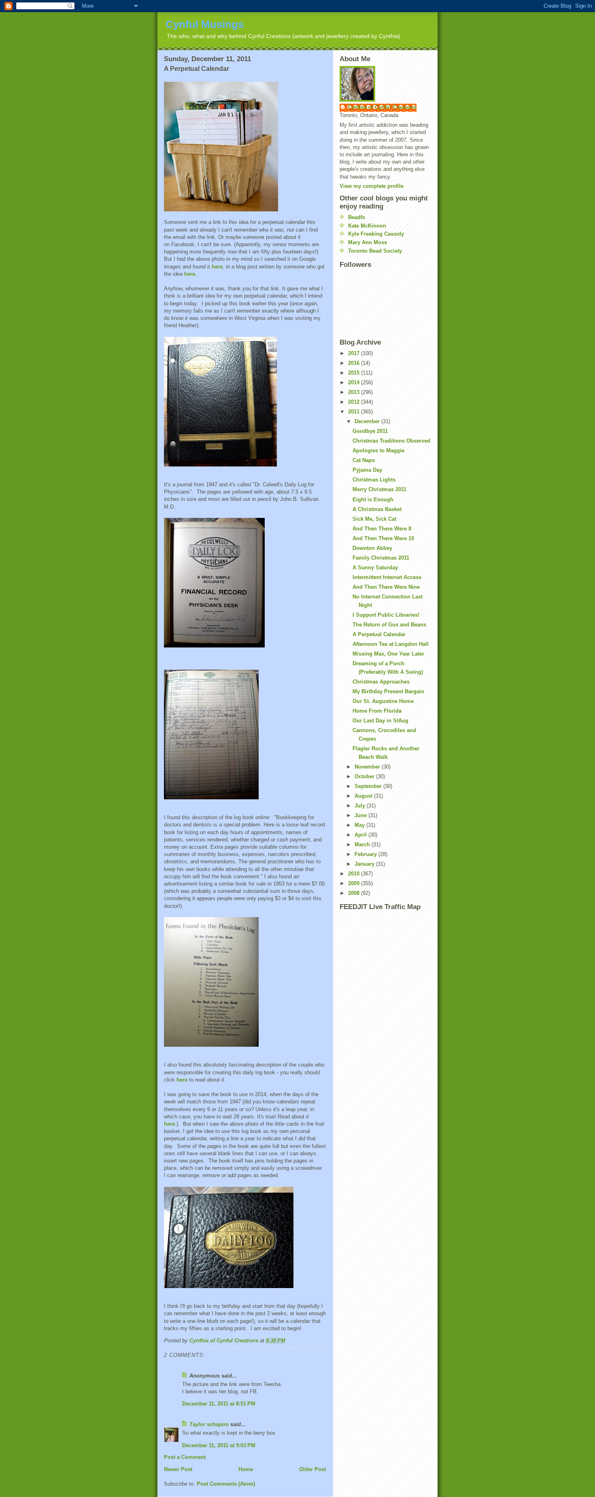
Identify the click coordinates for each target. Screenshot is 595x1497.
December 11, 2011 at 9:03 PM (218, 1445)
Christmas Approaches (381, 682)
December (368, 421)
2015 (354, 373)
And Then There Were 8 (382, 529)
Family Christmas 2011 (381, 558)
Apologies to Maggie (378, 450)
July (361, 806)
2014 (354, 382)
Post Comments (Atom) (226, 1484)
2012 (354, 402)
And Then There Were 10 (383, 538)
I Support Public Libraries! (386, 615)
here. (190, 274)
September (369, 786)
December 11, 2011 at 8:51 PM (218, 1404)
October (365, 776)
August (364, 796)
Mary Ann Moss (367, 242)
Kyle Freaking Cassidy (376, 234)
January (365, 864)
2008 (354, 893)
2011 (354, 412)
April (361, 835)
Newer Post (178, 1469)
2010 (354, 874)
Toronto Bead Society (375, 251)
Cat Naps (364, 460)
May (360, 825)
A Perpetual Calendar (379, 634)
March (363, 844)
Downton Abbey (372, 548)
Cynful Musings (205, 24)
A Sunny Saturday (375, 567)
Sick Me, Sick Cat (374, 519)
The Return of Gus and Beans (389, 625)
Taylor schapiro (209, 1424)
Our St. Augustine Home (383, 701)
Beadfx (356, 217)
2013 (354, 392)
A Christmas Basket (377, 509)
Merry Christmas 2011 (379, 489)
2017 (354, 353)
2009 (354, 883)
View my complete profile (372, 186)
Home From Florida (377, 711)
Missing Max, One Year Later (388, 654)
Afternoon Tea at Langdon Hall (391, 644)
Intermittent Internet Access (387, 577)
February (366, 854)
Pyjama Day (367, 470)
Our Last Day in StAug (380, 721)
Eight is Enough (373, 499)
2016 (354, 363)
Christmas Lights (374, 480)
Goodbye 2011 (370, 431)
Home (245, 1469)
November (368, 767)
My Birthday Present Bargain (388, 691)
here (217, 267)
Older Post (312, 1469)
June (361, 815)
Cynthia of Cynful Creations (382, 107)
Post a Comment (185, 1457)
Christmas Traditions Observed (391, 441)
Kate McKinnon (367, 226)
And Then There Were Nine (386, 587)
